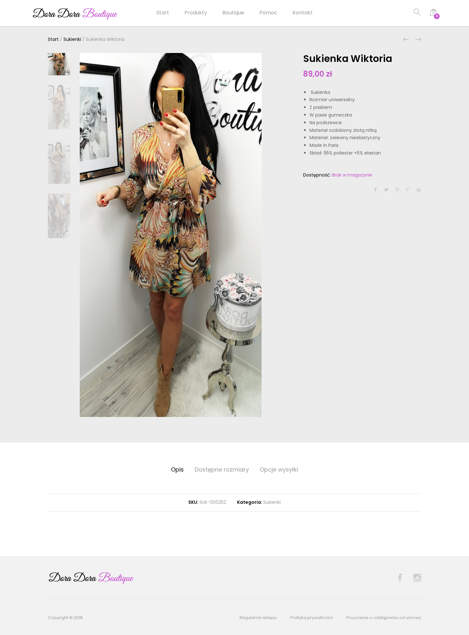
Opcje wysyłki (279, 469)
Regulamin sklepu (258, 618)
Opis (177, 469)
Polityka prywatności (311, 618)
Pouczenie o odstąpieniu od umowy (383, 618)
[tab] (177, 470)
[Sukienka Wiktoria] (375, 190)
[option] (171, 235)
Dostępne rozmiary (222, 469)
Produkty (195, 12)
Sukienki (272, 502)
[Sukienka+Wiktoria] (386, 190)
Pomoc (268, 12)
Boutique (233, 12)
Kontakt (303, 12)
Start (162, 12)
